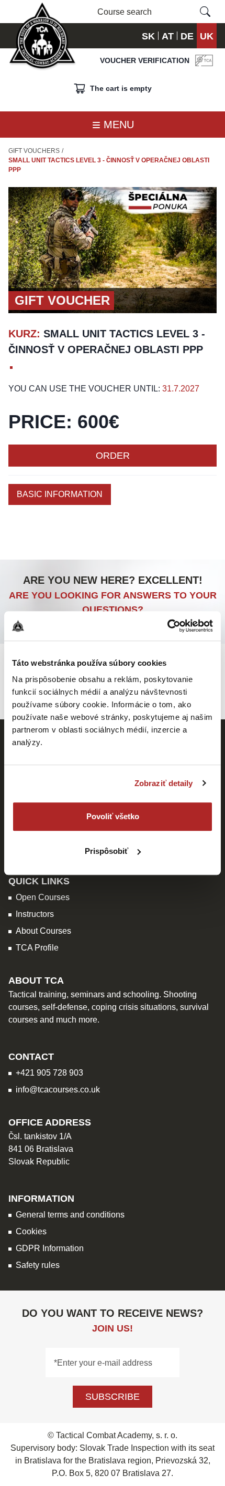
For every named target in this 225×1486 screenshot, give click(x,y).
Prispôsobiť (106, 851)
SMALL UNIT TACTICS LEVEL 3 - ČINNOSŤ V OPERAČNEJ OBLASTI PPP (108, 165)
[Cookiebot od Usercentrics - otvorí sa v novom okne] (167, 626)
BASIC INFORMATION (60, 494)
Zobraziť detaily (163, 783)
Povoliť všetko (112, 816)
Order (113, 455)
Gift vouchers (34, 150)
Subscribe (112, 1396)
